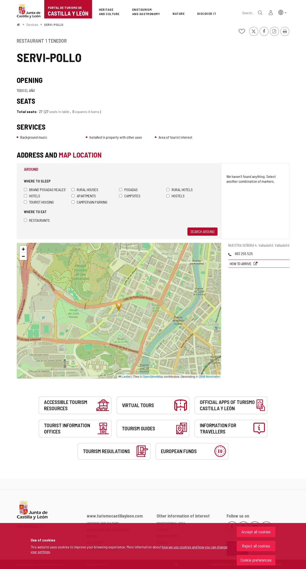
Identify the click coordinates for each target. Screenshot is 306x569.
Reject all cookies (256, 545)
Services (32, 25)
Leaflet (126, 376)
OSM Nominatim (209, 376)
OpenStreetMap (153, 376)
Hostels (178, 195)
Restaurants (39, 220)
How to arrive (241, 263)
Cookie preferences (256, 560)
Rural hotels (182, 189)
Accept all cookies (256, 531)
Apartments (86, 195)
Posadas (131, 189)
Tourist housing (41, 202)
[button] (282, 12)
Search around (202, 231)
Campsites (132, 195)
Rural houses (87, 189)
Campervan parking (92, 202)
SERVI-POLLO (53, 25)
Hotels (34, 195)
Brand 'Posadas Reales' (47, 189)
